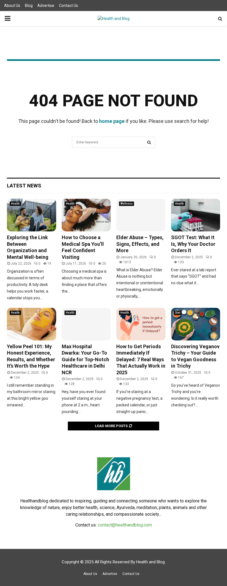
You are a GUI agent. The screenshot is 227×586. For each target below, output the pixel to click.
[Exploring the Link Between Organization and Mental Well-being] (31, 215)
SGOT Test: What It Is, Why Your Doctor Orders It (193, 243)
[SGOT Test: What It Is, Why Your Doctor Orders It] (195, 215)
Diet (177, 312)
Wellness (126, 203)
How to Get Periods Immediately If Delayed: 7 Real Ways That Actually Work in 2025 (140, 359)
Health (15, 203)
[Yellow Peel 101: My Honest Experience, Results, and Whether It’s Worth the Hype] (31, 324)
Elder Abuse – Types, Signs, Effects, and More (140, 243)
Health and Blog (150, 561)
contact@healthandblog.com (125, 525)
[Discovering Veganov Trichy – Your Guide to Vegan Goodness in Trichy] (195, 324)
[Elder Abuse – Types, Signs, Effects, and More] (141, 215)
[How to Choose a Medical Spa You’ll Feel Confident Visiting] (86, 215)
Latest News (24, 186)
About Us (12, 5)
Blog (29, 5)
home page (112, 121)
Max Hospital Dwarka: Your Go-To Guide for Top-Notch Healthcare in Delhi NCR (85, 359)
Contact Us (68, 5)
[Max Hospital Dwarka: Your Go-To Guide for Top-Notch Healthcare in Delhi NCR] (86, 324)
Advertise (45, 5)
